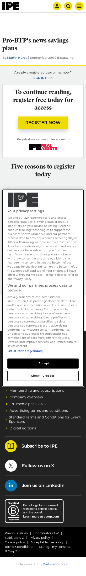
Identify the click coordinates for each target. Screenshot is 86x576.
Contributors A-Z (46, 533)
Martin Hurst (17, 57)
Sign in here (43, 78)
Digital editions (23, 428)
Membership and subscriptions (37, 390)
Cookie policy (15, 542)
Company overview (26, 397)
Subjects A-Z (14, 537)
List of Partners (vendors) (25, 351)
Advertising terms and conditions (39, 410)
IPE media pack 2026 (28, 404)
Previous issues (16, 533)
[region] (43, 288)
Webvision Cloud (56, 564)
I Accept (43, 363)
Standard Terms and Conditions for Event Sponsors (45, 419)
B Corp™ (11, 551)
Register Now (43, 122)
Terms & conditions (19, 547)
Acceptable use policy (47, 542)
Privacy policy (40, 537)
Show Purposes (42, 375)
